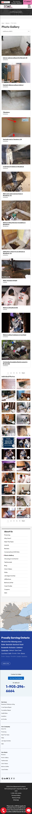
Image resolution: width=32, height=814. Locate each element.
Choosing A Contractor (11, 559)
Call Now (28, 1)
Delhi (9, 653)
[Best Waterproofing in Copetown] (8, 478)
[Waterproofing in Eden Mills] (23, 407)
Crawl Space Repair (6, 707)
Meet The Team (9, 542)
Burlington (12, 647)
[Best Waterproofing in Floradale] (8, 407)
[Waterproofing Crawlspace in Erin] (8, 466)
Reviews (6, 548)
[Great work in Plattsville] (8, 501)
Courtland (4, 653)
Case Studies (8, 586)
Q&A (5, 593)
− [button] (29, 628)
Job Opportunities (9, 576)
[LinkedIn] (5, 778)
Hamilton (24, 656)
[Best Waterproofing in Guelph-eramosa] (8, 395)
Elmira (23, 653)
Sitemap (16, 800)
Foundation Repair (6, 710)
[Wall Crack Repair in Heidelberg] (8, 384)
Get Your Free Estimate (16, 678)
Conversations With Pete (11, 552)
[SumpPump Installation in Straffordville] (23, 478)
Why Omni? (7, 538)
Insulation (3, 716)
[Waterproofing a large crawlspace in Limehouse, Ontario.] (23, 454)
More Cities (6, 663)
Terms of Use (16, 797)
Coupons (7, 589)
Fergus (8, 656)
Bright (21, 644)
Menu (29, 7)
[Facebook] (12, 778)
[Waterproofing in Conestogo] (8, 419)
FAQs (5, 572)
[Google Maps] (2, 778)
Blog (5, 565)
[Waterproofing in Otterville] (8, 513)
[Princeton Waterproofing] (23, 489)
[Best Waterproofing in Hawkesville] (23, 384)
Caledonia (19, 647)
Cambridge (4, 650)
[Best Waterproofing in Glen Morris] (23, 395)
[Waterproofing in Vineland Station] (23, 431)
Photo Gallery (9, 555)
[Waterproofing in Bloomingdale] (23, 419)
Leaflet (10, 630)
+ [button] (29, 625)
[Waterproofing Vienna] (23, 466)
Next (23, 373)
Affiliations (7, 579)
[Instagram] (14, 778)
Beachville (9, 644)
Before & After (8, 582)
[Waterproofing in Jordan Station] (8, 431)
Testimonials (8, 562)
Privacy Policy (16, 795)
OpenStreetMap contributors (26, 630)
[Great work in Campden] (23, 501)
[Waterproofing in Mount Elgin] (23, 513)
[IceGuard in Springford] (8, 489)
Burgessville (4, 647)
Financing (7, 535)
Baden (3, 644)
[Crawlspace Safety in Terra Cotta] (23, 442)
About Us (8, 531)
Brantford (16, 644)
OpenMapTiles (16, 630)
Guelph (18, 656)
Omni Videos (8, 569)
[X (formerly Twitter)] (9, 778)
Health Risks (4, 713)
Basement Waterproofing (8, 704)
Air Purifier (4, 719)
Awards (6, 545)
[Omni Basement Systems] (8, 6)
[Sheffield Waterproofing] (8, 442)
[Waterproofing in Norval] (8, 454)
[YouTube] (7, 778)
